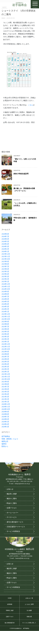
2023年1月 (5, 341)
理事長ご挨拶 (9, 610)
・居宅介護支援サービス (14, 522)
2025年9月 (5, 261)
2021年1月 (5, 402)
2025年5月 (5, 271)
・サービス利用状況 (12, 531)
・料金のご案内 (11, 503)
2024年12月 (6, 284)
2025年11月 (6, 256)
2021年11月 (6, 376)
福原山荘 (5, 441)
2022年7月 (5, 356)
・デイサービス (11, 517)
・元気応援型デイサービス (15, 527)
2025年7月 (5, 266)
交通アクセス (9, 616)
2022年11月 (6, 346)
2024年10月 (6, 289)
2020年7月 (5, 417)
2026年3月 (5, 246)
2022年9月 (5, 351)
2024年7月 (5, 296)
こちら (30, 105)
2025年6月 (5, 269)
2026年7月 (5, 236)
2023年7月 (5, 326)
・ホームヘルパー (11, 512)
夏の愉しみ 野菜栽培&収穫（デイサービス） (24, 189)
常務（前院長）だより (10, 439)
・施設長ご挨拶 (11, 494)
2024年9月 (5, 291)
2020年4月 (5, 424)
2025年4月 (5, 274)
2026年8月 (5, 234)
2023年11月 (6, 316)
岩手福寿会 (19, 4)
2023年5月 (5, 331)
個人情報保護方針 (10, 622)
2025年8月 (5, 264)
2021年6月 (5, 389)
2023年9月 (5, 321)
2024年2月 (5, 309)
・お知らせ (9, 489)
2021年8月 (5, 384)
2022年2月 (5, 369)
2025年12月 (6, 254)
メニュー (35, 7)
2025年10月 (6, 259)
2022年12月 (6, 344)
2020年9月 (5, 412)
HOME (10, 598)
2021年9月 (5, 382)
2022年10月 (6, 349)
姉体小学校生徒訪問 (21, 174)
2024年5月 (5, 301)
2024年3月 (5, 306)
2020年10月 (6, 409)
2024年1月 (5, 311)
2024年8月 (5, 294)
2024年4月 (5, 304)
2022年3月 (5, 366)
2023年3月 (5, 336)
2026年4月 (5, 244)
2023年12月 (6, 314)
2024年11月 (6, 286)
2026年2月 (5, 249)
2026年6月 (5, 239)
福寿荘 (4, 444)
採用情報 (9, 604)
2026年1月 (5, 251)
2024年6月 (5, 299)
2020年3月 (5, 427)
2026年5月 (5, 241)
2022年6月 (5, 359)
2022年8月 (5, 354)
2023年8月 (5, 324)
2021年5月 (5, 392)
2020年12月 (6, 404)
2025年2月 (5, 279)
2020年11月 (6, 407)
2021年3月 (5, 397)
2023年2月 (5, 339)
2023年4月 (5, 334)
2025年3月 (5, 276)
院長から (5, 446)
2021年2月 (5, 399)
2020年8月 (5, 414)
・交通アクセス (11, 508)
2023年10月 (6, 319)
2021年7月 (5, 387)
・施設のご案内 (11, 498)
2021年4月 (5, 394)
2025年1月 (5, 281)
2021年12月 (6, 374)
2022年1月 (5, 371)
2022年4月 (5, 364)
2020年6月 (5, 419)
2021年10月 (6, 379)
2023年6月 (5, 329)
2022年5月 (5, 361)
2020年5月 (5, 422)
